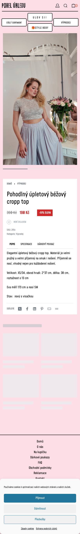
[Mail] (49, 309)
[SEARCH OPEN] (65, 6)
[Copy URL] (56, 309)
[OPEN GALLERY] (40, 99)
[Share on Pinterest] (42, 309)
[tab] (12, 244)
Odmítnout (40, 509)
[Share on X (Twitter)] (20, 309)
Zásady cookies (27, 528)
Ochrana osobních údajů (46, 528)
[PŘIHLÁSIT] (57, 5)
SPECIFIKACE (26, 244)
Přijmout (40, 498)
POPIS (12, 244)
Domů (9, 183)
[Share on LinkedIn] (34, 309)
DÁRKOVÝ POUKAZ (45, 244)
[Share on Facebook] (27, 309)
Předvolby (40, 519)
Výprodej (21, 183)
